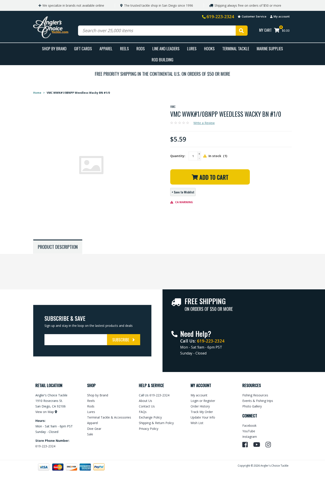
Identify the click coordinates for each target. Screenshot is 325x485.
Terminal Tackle (235, 48)
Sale (90, 434)
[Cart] (276, 31)
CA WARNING (183, 202)
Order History (200, 406)
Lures (192, 48)
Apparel (106, 48)
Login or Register (203, 401)
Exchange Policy (150, 417)
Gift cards (83, 48)
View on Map (44, 412)
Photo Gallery (252, 406)
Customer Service (254, 16)
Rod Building (162, 59)
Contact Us (147, 406)
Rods (140, 48)
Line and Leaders (166, 48)
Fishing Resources (255, 395)
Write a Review (204, 123)
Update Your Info (203, 417)
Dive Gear (94, 429)
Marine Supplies (270, 48)
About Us (145, 401)
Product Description (58, 246)
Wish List (197, 423)
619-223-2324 (220, 16)
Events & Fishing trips (257, 401)
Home (37, 93)
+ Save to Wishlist (183, 192)
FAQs (143, 412)
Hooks (209, 48)
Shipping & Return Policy (156, 423)
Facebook (249, 425)
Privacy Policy (148, 429)
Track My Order (202, 412)
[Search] (242, 30)
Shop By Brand (54, 48)
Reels (124, 48)
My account (281, 16)
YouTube (248, 431)
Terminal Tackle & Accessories (109, 417)
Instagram (249, 436)
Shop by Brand (97, 395)
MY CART (265, 30)
